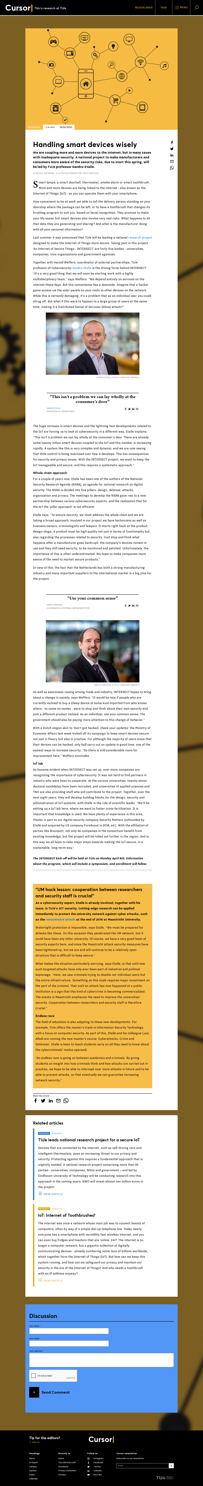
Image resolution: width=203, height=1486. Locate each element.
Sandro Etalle (81, 268)
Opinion (32, 1470)
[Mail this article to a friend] (172, 161)
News (32, 1458)
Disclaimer (63, 1466)
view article (53, 1194)
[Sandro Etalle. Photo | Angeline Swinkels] (92, 344)
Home (61, 1458)
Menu (183, 7)
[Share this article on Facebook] (172, 142)
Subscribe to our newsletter (130, 1458)
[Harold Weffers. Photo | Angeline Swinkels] (92, 651)
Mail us (36, 1442)
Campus (33, 1466)
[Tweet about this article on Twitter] (172, 148)
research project (140, 237)
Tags (163, 7)
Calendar (33, 1478)
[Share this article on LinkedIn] (172, 155)
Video (32, 1474)
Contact (62, 1474)
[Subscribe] (171, 1465)
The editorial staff (67, 1462)
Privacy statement (67, 1470)
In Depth (33, 1462)
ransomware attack (60, 919)
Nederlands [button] (144, 7)
